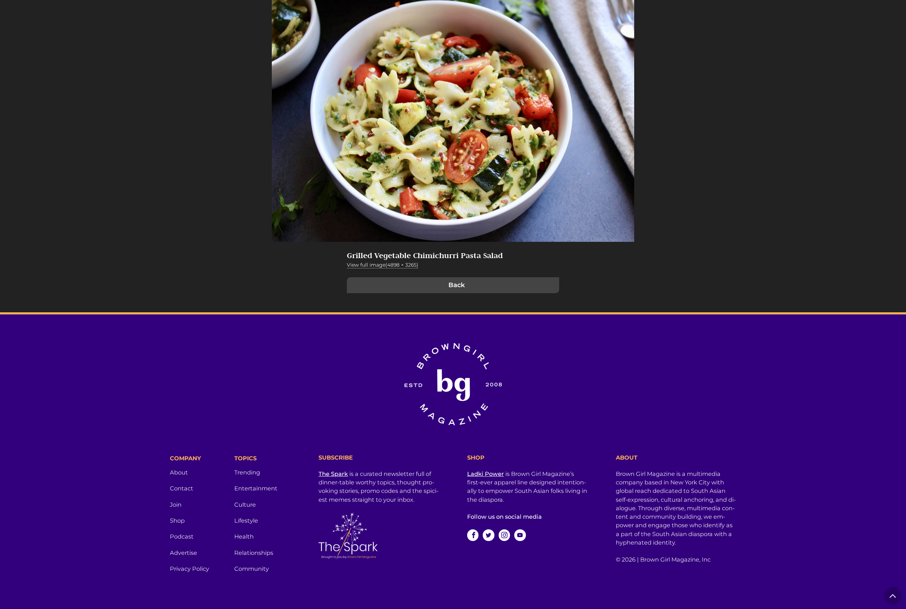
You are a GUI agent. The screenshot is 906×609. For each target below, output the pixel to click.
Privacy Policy (189, 568)
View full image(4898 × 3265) (382, 265)
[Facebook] (472, 535)
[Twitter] (488, 535)
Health (244, 536)
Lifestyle (246, 520)
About (179, 472)
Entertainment (255, 488)
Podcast (182, 536)
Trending (247, 472)
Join (176, 504)
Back (456, 285)
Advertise (183, 552)
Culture (245, 504)
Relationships (253, 552)
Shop (177, 520)
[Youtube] (520, 535)
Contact (181, 488)
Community (251, 568)
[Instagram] (504, 535)
